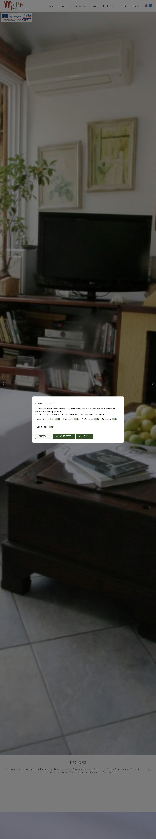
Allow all (84, 436)
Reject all (43, 436)
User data (68, 419)
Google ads (42, 427)
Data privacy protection (99, 414)
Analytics (106, 419)
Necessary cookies (45, 419)
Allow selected (63, 436)
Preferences (87, 419)
